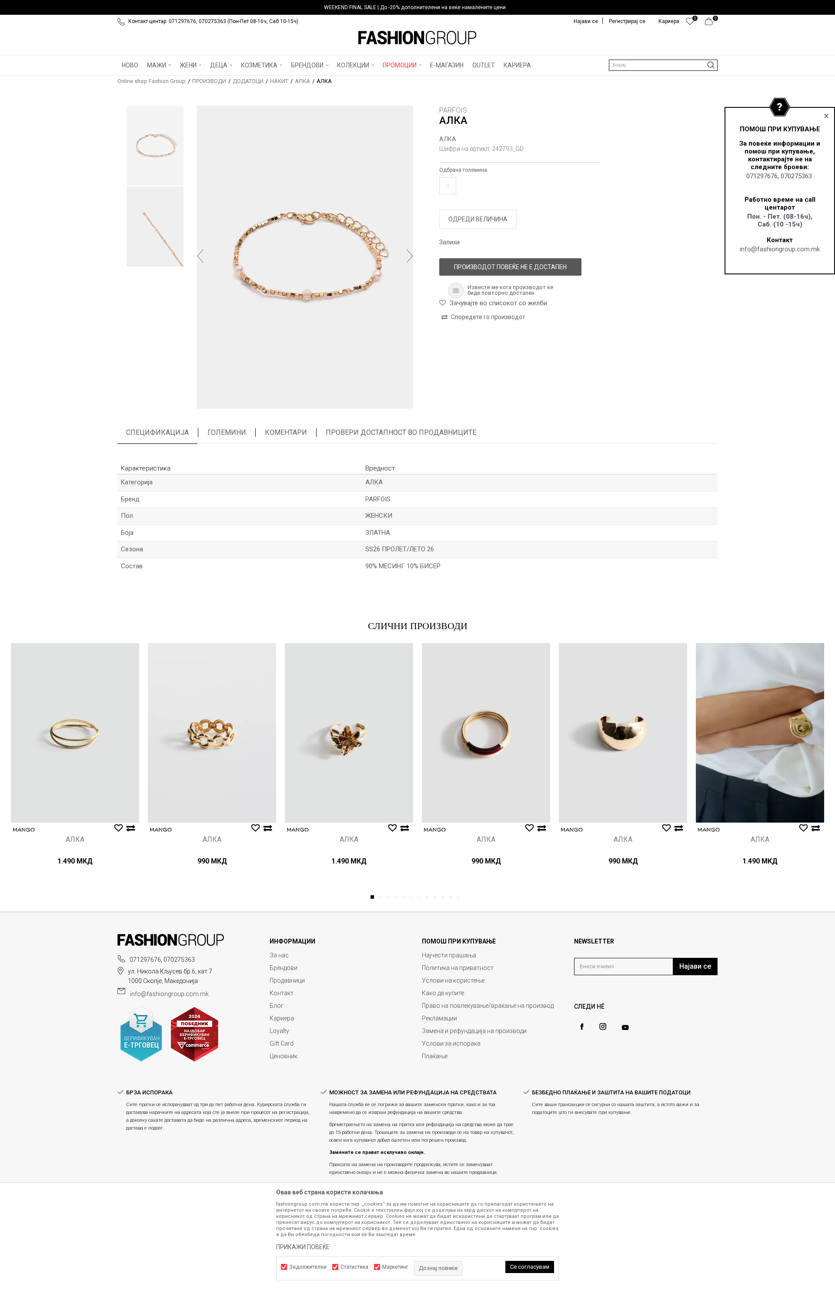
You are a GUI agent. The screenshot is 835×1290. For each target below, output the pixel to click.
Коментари (286, 432)
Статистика (354, 1267)
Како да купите (443, 993)
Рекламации (439, 1018)
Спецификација (157, 432)
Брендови (283, 967)
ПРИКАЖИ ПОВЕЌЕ (303, 1246)
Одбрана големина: (463, 170)
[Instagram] (602, 1026)
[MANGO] (24, 829)
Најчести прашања (449, 955)
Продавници (287, 980)
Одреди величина (478, 219)
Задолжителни (308, 1267)
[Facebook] (582, 1026)
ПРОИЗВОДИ (209, 81)
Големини (226, 432)
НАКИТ (279, 81)
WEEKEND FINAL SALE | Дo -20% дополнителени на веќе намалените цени (415, 7)
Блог (277, 1005)
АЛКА (302, 81)
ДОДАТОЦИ (248, 81)
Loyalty (279, 1030)
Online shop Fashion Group (151, 81)
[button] (663, 65)
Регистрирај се (627, 21)
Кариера (282, 1018)
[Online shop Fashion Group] (417, 38)
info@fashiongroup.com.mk (780, 249)
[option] (417, 7)
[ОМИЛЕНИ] (690, 23)
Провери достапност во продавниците (401, 432)
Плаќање (435, 1056)
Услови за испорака (451, 1043)
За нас (279, 955)
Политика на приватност (458, 967)
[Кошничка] (711, 23)
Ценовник (283, 1056)
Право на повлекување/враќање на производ (488, 1005)
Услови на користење (453, 980)
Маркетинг (395, 1267)
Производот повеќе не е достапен (510, 266)
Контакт (282, 993)
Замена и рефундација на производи (474, 1030)
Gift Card (282, 1043)
